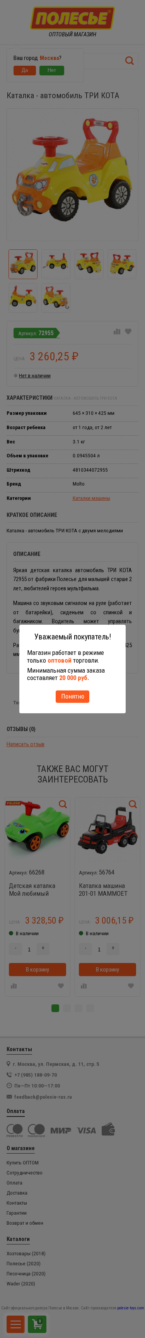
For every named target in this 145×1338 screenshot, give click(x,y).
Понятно (72, 696)
